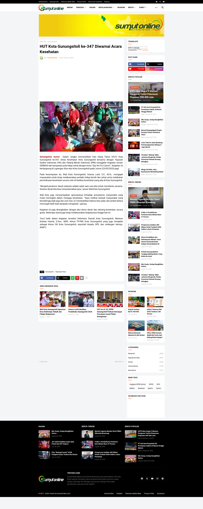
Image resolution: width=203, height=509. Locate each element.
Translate (144, 50)
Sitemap (106, 2)
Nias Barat (145, 370)
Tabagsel (80, 7)
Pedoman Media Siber (68, 2)
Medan (70, 7)
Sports (150, 388)
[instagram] (157, 479)
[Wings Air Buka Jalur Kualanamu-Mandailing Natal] (134, 172)
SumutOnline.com (63, 493)
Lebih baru (44, 362)
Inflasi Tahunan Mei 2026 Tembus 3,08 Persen (154, 311)
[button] (157, 7)
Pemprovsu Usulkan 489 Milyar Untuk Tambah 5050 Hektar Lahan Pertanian (151, 227)
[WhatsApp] (73, 278)
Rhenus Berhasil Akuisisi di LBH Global (136, 334)
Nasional (145, 353)
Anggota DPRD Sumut (138, 384)
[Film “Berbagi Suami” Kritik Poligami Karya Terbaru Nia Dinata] (44, 455)
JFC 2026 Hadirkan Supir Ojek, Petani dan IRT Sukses (63, 443)
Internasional (145, 366)
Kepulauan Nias (105, 7)
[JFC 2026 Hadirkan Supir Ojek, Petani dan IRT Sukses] (44, 444)
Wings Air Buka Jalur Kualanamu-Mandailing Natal (152, 171)
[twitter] (160, 2)
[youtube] (164, 2)
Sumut (142, 7)
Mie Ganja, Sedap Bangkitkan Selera (152, 121)
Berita (131, 7)
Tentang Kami (43, 2)
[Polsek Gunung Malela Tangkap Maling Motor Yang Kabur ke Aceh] (134, 254)
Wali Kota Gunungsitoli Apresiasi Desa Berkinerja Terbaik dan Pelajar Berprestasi (52, 311)
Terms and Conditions (95, 2)
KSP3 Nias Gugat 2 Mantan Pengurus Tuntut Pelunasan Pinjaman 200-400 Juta (148, 433)
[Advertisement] (60, 80)
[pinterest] (163, 479)
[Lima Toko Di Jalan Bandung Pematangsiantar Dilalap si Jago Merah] (134, 145)
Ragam (92, 7)
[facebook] (156, 2)
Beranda (43, 41)
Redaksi (119, 493)
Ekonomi (121, 7)
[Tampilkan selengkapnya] (86, 278)
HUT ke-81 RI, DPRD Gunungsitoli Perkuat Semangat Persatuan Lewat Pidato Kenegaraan (109, 313)
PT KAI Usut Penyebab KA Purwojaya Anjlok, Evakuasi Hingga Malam (151, 109)
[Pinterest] (77, 278)
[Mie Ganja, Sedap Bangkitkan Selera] (134, 122)
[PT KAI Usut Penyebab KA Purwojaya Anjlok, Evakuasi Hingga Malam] (134, 110)
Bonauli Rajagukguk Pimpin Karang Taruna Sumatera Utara (151, 132)
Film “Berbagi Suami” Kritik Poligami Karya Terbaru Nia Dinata (64, 453)
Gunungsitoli (52, 41)
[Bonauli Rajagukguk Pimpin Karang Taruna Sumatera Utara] (134, 133)
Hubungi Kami (54, 2)
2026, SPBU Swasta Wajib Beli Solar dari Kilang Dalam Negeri (154, 335)
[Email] (82, 278)
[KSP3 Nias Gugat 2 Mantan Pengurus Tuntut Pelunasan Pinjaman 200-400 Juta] (130, 434)
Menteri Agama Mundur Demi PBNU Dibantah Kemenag (108, 432)
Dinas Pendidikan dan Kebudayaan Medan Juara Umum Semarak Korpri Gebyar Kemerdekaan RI (151, 240)
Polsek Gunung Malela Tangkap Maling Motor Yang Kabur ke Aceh (151, 254)
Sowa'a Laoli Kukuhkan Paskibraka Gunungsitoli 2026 (80, 310)
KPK (158, 384)
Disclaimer (161, 493)
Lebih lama (119, 362)
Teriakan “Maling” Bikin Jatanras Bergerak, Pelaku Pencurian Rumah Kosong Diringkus (151, 158)
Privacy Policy (81, 2)
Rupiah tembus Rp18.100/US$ (133, 310)
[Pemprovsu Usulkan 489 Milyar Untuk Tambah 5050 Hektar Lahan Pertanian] (134, 227)
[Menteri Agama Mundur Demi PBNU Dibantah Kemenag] (87, 434)
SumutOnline (109, 493)
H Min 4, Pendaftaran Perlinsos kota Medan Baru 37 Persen (151, 214)
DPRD (151, 384)
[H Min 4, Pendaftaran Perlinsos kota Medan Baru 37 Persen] (134, 215)
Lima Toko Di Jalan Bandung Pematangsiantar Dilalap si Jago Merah (151, 145)
